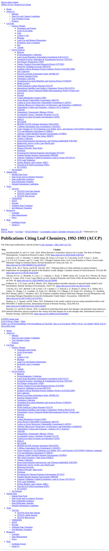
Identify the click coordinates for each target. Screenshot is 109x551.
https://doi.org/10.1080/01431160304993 (51, 314)
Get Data (19, 232)
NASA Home (25, 4)
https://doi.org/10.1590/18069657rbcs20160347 (26, 265)
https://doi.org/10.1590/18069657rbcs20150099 (37, 280)
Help (23, 321)
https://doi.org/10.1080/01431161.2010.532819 (26, 306)
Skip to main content (9, 2)
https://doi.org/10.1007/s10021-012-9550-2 (24, 298)
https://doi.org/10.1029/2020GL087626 (67, 255)
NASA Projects (31, 232)
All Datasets (17, 169)
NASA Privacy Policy (10, 321)
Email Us (16, 225)
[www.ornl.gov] (10, 319)
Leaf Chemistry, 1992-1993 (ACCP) (55, 245)
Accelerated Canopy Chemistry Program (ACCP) (61, 232)
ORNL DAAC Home (10, 4)
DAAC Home (7, 232)
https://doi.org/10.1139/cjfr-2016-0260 (22, 273)
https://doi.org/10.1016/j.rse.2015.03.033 (73, 286)
